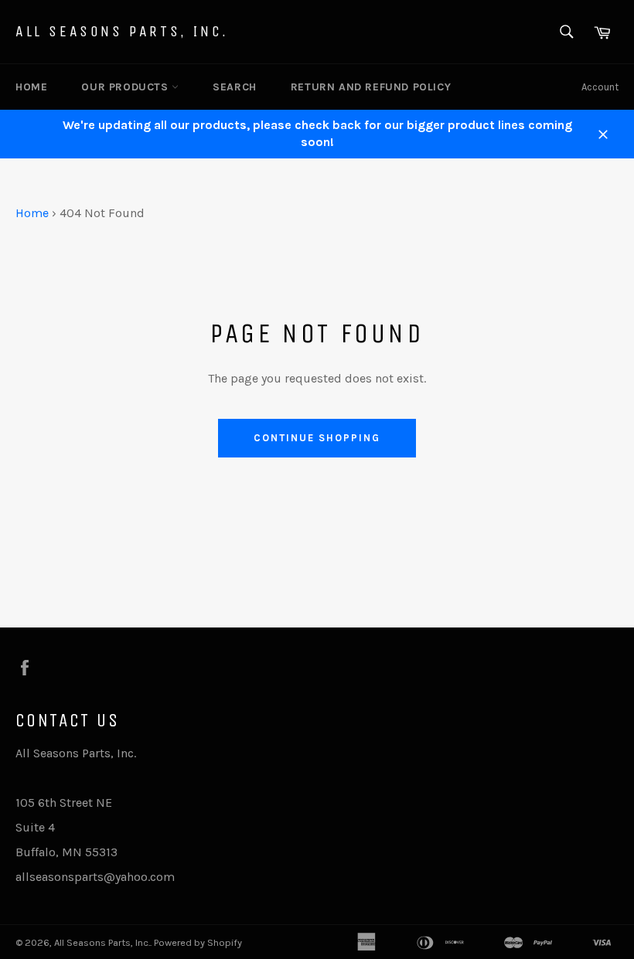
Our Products (126, 87)
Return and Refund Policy (371, 87)
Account (600, 87)
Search (235, 87)
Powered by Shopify (198, 942)
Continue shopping (317, 438)
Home (31, 87)
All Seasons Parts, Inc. (122, 31)
